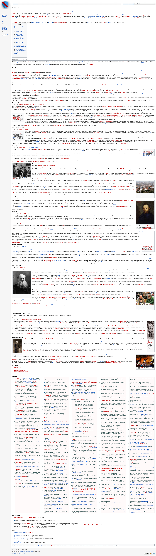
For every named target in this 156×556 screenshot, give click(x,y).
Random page (4, 17)
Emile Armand (45, 330)
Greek (28, 61)
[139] (66, 299)
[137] (74, 298)
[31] (82, 73)
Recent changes (4, 16)
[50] (35, 107)
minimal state (20, 206)
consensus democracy (70, 279)
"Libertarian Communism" (141, 426)
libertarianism (125, 61)
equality (28, 203)
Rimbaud (79, 423)
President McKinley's (79, 140)
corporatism (62, 260)
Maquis (17, 177)
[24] (105, 62)
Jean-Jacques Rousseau (58, 74)
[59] (76, 122)
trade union (78, 133)
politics (124, 251)
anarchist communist (97, 284)
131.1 (133, 439)
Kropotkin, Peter (19, 414)
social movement (21, 84)
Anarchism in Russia (23, 147)
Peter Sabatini (150, 380)
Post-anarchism (71, 301)
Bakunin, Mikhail (47, 487)
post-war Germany (87, 433)
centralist (124, 97)
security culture (40, 192)
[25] (142, 62)
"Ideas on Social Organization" (146, 425)
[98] (52, 229)
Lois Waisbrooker (89, 322)
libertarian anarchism (90, 64)
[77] (33, 183)
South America (48, 346)
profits (132, 279)
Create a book (4, 33)
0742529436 (83, 500)
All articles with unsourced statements (68, 545)
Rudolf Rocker (128, 115)
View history (131, 3)
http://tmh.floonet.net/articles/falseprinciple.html (139, 485)
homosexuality (53, 331)
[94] (103, 225)
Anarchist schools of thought (23, 198)
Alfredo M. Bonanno (103, 305)
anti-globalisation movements (64, 189)
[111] (135, 254)
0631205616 (35, 394)
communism (24, 16)
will (63, 225)
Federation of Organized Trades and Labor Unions (112, 106)
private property (135, 16)
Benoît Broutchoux (114, 115)
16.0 (16, 466)
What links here (4, 24)
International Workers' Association (57, 194)
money (33, 251)
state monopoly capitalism (48, 260)
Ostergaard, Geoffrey (22, 410)
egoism (13, 17)
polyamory (126, 330)
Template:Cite (76, 242)
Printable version (4, 35)
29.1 (47, 421)
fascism (118, 84)
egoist (97, 281)
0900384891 (25, 484)
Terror (81, 408)
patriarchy (69, 296)
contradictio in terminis (111, 263)
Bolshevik (14, 137)
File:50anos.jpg (18, 114)
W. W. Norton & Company (59, 463)
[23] (79, 62)
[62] (150, 132)
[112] (79, 255)
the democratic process (71, 358)
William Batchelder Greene (108, 411)
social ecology (104, 298)
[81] (40, 201)
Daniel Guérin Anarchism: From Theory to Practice (25, 460)
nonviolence (93, 361)
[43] (111, 93)
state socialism (109, 92)
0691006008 (61, 501)
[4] (106, 354)
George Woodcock (19, 469)
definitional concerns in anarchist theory (113, 362)
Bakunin (85, 524)
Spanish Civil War (105, 84)
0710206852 (61, 473)
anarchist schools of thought (55, 17)
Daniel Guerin (104, 17)
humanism (77, 356)
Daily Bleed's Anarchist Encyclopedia (21, 538)
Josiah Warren (37, 78)
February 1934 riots (109, 170)
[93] (124, 219)
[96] (28, 228)
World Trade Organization (110, 189)
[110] (31, 249)
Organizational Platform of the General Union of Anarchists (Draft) (117, 160)
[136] (37, 298)
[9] (123, 14)
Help (2, 20)
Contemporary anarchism (42, 178)
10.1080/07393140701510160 (79, 488)
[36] (117, 78)
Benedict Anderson (80, 399)
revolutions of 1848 (31, 89)
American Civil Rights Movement (18, 185)
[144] (44, 328)
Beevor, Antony (76, 385)
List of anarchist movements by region (21, 371)
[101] (24, 234)
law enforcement (95, 249)
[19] (47, 61)
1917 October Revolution (65, 143)
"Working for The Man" (26, 381)
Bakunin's (139, 153)
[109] (17, 240)
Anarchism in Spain (31, 104)
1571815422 (79, 479)
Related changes (4, 26)
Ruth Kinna (51, 432)
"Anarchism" (28, 382)
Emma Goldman (122, 115)
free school (48, 347)
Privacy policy (14, 553)
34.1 (47, 439)
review (109, 378)
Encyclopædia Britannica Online (109, 455)
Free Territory (91, 150)
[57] (91, 117)
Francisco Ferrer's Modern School (136, 494)
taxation (28, 251)
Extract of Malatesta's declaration (79, 379)
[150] (109, 347)
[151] (136, 347)
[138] (23, 299)
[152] (87, 348)
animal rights (117, 185)
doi (24, 419)
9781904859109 (143, 411)
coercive (88, 22)
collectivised (129, 173)
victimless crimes (135, 251)
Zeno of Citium (27, 72)
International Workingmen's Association (31, 90)
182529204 (142, 442)
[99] (118, 229)
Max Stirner (25, 338)
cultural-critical (128, 186)
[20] (48, 61)
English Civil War (147, 74)
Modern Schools (30, 346)
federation (129, 278)
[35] (21, 78)
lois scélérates (48, 137)
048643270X (94, 447)
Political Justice (47, 228)
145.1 (133, 482)
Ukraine (80, 150)
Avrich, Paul (104, 506)
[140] (52, 304)
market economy (126, 16)
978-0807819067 (83, 476)
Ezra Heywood (106, 322)
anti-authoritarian (120, 207)
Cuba (44, 346)
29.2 (48, 421)
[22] (17, 62)
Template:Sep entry (53, 439)
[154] (53, 362)
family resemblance (67, 13)
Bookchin (94, 524)
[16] (24, 299)
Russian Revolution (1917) (34, 147)
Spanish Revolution (40, 104)
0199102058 (24, 482)
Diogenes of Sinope (145, 70)
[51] (108, 109)
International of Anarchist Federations (42, 194)
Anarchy (17, 476)
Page (12, 3)
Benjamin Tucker (25, 78)
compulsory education (124, 261)
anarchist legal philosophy (144, 15)
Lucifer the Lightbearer (64, 322)
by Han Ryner (114, 434)
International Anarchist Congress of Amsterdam (39, 115)
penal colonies (100, 138)
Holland (35, 300)
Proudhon (83, 90)
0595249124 (60, 470)
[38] (121, 84)
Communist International (65, 158)
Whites (110, 150)
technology (38, 358)
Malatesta (90, 524)
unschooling (39, 347)
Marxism (59, 275)
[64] (123, 138)
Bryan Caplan (27, 533)
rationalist (94, 228)
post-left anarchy (148, 309)
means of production (97, 278)
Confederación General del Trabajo (61, 123)
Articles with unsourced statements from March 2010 (87, 545)
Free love (21, 319)
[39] (18, 90)
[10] (120, 16)
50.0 (45, 495)
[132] (75, 285)
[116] (116, 262)
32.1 (47, 428)
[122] (109, 270)
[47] (38, 98)
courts (100, 249)
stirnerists (138, 330)
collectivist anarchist (70, 94)
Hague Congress (45, 100)
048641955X (19, 417)
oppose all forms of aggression (37, 22)
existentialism (45, 242)
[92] (82, 219)
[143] (95, 325)
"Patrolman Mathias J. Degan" (50, 504)
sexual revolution (47, 333)
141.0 (131, 467)
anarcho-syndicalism (122, 20)
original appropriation (53, 257)
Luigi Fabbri (108, 115)
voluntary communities (61, 78)
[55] (85, 110)
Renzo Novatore (18, 459)
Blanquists (89, 90)
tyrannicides (44, 132)
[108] (102, 239)
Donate (3, 21)
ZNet (95, 494)
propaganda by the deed (90, 272)
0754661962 (33, 392)
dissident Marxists (123, 174)
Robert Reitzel (66, 328)
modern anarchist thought (51, 77)
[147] (101, 341)
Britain (39, 300)
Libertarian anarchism (55, 418)
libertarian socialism (115, 63)
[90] (69, 216)
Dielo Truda (19, 160)
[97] (75, 228)
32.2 (48, 428)
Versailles (88, 402)
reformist (112, 118)
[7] (97, 14)
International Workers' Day (116, 113)
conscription (131, 261)
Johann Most (37, 131)
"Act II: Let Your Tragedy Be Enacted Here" (52, 509)
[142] (94, 322)
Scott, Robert (28, 477)
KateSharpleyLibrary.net (18, 541)
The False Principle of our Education (53, 338)
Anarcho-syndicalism (23, 104)
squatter (36, 181)
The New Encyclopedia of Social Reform (86, 504)
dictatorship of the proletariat (76, 275)
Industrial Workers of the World (30, 125)
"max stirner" (111, 484)
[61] (104, 130)
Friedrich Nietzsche (60, 242)
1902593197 (79, 383)
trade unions (115, 283)
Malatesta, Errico (19, 378)
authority (92, 11)
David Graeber (15, 186)
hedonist (103, 333)
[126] (132, 278)
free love (78, 333)
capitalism (23, 263)
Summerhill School (101, 347)
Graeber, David (133, 432)
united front (125, 170)
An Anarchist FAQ (27, 452)
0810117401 (63, 481)
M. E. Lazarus (139, 322)
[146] (57, 339)
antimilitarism (80, 116)
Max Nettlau (27, 527)
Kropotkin (82, 524)
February (35, 149)
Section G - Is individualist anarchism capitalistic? (139, 393)
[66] (83, 150)
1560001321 (21, 424)
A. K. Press (94, 382)
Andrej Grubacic (83, 493)
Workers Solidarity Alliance (131, 123)
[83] (113, 204)
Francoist (14, 178)
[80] (84, 200)
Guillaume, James (133, 425)
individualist (29, 19)
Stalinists (56, 174)
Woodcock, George (48, 395)
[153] (96, 350)
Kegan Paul (107, 488)
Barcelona (108, 173)
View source (126, 3)
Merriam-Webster (23, 476)
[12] (36, 17)
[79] (71, 189)
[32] (122, 73)
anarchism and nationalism (49, 165)
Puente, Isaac (133, 426)
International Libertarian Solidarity (73, 194)
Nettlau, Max (18, 483)
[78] (44, 187)
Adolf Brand (142, 330)
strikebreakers (67, 109)
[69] (131, 159)
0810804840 (108, 492)
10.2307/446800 (29, 419)
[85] (90, 206)
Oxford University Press (19, 404)
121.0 (131, 404)
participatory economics (41, 16)
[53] (33, 110)
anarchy (70, 11)
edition (41, 10)
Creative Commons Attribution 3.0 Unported (26, 551)
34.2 (48, 439)
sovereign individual (69, 249)
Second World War (61, 300)
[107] (73, 239)
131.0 (131, 439)
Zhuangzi (47, 70)
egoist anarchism (44, 236)
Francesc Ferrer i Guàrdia (45, 341)
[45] (106, 96)
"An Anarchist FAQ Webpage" (19, 532)
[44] (142, 93)
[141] (39, 322)
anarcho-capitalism (100, 16)
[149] (113, 344)
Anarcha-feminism (35, 296)
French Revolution (52, 75)
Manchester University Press (59, 459)
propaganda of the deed (26, 361)
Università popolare (96, 346)
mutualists (98, 92)
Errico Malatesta (96, 115)
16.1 (18, 466)
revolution (103, 22)
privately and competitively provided (46, 251)
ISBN (30, 392)
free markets (117, 16)
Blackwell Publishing (111, 498)
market (104, 251)
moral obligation (62, 206)
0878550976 (55, 407)
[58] (118, 119)
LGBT (74, 240)
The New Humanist (138, 506)
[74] (133, 174)
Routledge (103, 488)
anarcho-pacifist (25, 333)
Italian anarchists (98, 168)
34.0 (45, 439)
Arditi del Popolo (123, 168)
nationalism (109, 354)
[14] (32, 18)
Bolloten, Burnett (76, 474)
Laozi (41, 70)
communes (30, 181)
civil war (103, 150)
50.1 (47, 495)
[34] (56, 76)
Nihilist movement (57, 361)
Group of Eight (121, 189)
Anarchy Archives (17, 539)
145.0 (131, 482)
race (124, 358)
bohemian (27, 325)
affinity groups (46, 192)
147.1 (133, 488)
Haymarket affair (82, 112)
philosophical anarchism (36, 205)
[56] (72, 113)
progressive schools (64, 341)
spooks (67, 237)
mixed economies (75, 260)
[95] (104, 225)
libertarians (135, 255)
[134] (96, 292)
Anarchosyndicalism (138, 495)
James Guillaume (59, 100)
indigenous (114, 186)
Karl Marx (52, 92)
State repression (28, 137)
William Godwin (22, 77)
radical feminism (54, 296)
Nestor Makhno (44, 160)
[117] (97, 268)
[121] (107, 270)
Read (122, 3)
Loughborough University (48, 434)
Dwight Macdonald (48, 386)
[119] (66, 270)
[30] (141, 70)
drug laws (118, 261)
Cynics (13, 72)
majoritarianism (47, 279)
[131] (74, 285)
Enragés (64, 75)
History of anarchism (22, 69)
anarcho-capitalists (18, 429)
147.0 (131, 488)
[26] (143, 62)
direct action (19, 119)
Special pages (4, 27)
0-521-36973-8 (60, 488)
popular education (63, 116)
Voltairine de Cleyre (56, 297)
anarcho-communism (112, 20)
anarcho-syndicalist (91, 133)
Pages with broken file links (55, 545)
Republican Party (35, 141)
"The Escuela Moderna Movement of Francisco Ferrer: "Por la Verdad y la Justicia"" (142, 490)
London (54, 346)
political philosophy (22, 11)
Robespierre (77, 408)
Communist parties (102, 156)
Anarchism (36, 10)
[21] (82, 61)
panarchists (21, 20)
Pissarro (84, 423)
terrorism (109, 22)
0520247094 (62, 467)
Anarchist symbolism (18, 367)
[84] (115, 204)
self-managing (76, 278)
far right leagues (89, 170)
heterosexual (57, 328)
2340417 (112, 453)
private (80, 78)
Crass (106, 180)
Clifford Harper (27, 523)
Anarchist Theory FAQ (18, 533)
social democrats (114, 90)
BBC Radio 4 (59, 428)
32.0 (45, 428)
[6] (96, 14)
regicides (38, 132)
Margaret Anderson (131, 325)
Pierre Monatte (103, 115)
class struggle (79, 349)
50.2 (48, 495)
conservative (120, 118)
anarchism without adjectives (122, 206)
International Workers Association (59, 125)
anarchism (18, 61)
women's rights (123, 321)
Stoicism (38, 72)
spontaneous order (97, 215)
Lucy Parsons (42, 297)
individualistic (121, 17)
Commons (3, 14)
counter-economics (100, 361)
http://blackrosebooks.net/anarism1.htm (80, 397)
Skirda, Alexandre (19, 462)
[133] (64, 292)
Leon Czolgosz (90, 140)
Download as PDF (5, 34)
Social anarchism (22, 267)
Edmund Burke (17, 78)
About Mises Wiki (19, 553)
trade (40, 257)
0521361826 (145, 414)
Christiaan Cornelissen (137, 115)
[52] (139, 109)
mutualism (148, 227)
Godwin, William (105, 450)
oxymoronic (116, 75)
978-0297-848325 (77, 387)
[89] (42, 216)
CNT (74, 123)
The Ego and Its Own (96, 236)
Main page (3, 11)
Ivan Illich (37, 350)
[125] (88, 276)
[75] (63, 180)
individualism (76, 17)
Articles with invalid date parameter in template (107, 545)
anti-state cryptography (110, 361)
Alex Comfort (30, 333)
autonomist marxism (16, 303)
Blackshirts (53, 170)
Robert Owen (107, 392)
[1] (72, 11)
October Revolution (124, 143)
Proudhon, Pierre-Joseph (106, 400)
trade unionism (117, 116)
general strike (33, 109)
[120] (67, 270)
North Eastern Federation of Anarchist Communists (40, 161)
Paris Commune (75, 138)
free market (77, 249)
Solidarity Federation (145, 123)
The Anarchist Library (18, 535)
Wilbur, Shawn (116, 394)
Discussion (16, 3)
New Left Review (85, 431)
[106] (103, 237)
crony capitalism (56, 260)
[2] (88, 17)
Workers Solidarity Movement (18, 161)
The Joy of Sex (68, 333)
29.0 (45, 421)
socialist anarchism (137, 63)
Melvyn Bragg (64, 430)
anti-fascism (40, 165)
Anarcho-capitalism (22, 246)
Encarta (51, 427)
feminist (113, 140)
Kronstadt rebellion (123, 149)
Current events (4, 15)
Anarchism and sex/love (27, 319)
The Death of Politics (110, 499)
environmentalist (98, 294)
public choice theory (76, 294)
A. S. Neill (86, 347)
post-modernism (129, 301)
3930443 (34, 379)
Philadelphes (93, 90)
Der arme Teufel (120, 328)
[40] (85, 90)
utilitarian (100, 228)
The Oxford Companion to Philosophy (30, 403)
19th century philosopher (146, 246)
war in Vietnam (40, 185)
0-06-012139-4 (137, 509)
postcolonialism (37, 303)
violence (142, 367)
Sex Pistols (113, 180)
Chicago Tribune (47, 507)
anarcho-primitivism (148, 308)
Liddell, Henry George (20, 477)
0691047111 (64, 502)
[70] (76, 169)
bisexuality (46, 331)
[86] (62, 207)
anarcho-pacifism (63, 22)
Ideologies (119, 545)
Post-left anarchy (15, 301)
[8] (122, 14)
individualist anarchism (80, 15)
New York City (71, 346)
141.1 (133, 467)
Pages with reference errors (23, 545)
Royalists (21, 75)
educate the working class (120, 341)
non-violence (56, 22)
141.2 (135, 467)
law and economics (66, 294)
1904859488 (79, 444)
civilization (33, 358)
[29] (42, 70)
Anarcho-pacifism (110, 298)
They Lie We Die (17, 542)
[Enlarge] (30, 177)
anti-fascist (113, 168)
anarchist (41, 225)
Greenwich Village (21, 325)
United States (46, 300)
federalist (126, 94)
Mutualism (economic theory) (24, 213)
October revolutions (43, 149)
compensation (116, 279)
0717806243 (62, 498)
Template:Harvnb (76, 481)
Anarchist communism (36, 278)
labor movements (63, 137)
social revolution (62, 118)
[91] (30, 219)
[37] (48, 79)
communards (93, 138)
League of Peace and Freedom (40, 94)
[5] (47, 14)
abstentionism (122, 92)
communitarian (72, 281)
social (73, 15)
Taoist (36, 70)
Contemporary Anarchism (141, 446)
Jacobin (88, 75)
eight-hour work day (21, 107)
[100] (120, 229)
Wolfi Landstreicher (94, 305)
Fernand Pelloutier (98, 133)
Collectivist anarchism (36, 270)
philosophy (31, 354)
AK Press (140, 408)
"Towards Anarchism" (27, 378)
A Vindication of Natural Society (53, 442)
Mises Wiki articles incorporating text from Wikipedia (39, 545)
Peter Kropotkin (71, 77)
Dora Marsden (65, 297)
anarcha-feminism (99, 183)
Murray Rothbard (92, 16)
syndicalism (34, 16)
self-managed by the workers (48, 284)
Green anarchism (127, 297)
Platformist (140, 160)
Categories (15, 545)
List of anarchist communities (19, 370)
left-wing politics (45, 301)
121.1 (133, 404)
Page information (4, 29)
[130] (72, 282)
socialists (34, 17)
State (61, 205)
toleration (14, 207)
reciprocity (29, 218)
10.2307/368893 (149, 492)
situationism (29, 303)
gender (127, 358)
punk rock (86, 180)
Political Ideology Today (82, 501)
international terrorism (91, 141)
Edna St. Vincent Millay (112, 325)
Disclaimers (24, 553)
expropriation (23, 261)
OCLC (31, 379)
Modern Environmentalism (144, 453)
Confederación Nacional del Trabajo (106, 121)
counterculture (141, 197)
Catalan (17, 355)
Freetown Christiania (86, 181)
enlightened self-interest (90, 356)
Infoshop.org (16, 536)
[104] (39, 237)
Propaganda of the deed (23, 129)
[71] (130, 169)
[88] (85, 214)
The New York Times (28, 437)
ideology (61, 301)
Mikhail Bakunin (60, 94)
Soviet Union (91, 174)
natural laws (98, 251)
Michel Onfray (113, 333)
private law (113, 251)
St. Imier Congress (129, 100)
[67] (72, 154)
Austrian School (52, 294)
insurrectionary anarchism (46, 305)
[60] (105, 123)
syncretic (81, 291)
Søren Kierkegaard (69, 242)
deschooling (25, 350)
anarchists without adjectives (30, 20)
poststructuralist (106, 301)
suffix (94, 61)
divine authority (82, 356)
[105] (56, 237)
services (49, 254)
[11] (16, 17)
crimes (13, 252)
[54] (61, 110)
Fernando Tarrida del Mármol (28, 207)
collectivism (29, 16)
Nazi (24, 177)
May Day (124, 113)
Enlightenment (46, 74)
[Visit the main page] (5, 5)
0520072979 (92, 442)
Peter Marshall (58, 434)
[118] (148, 268)
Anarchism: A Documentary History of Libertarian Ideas (24, 517)
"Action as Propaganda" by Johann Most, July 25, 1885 (83, 392)
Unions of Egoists (33, 239)
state (35, 11)
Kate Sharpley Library (34, 541)
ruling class (25, 98)
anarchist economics (133, 15)
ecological (122, 186)
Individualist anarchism (23, 223)
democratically (108, 278)
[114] (150, 258)
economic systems (113, 284)
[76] (116, 180)
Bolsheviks (29, 149)
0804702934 (94, 458)
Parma (68, 170)
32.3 (50, 428)
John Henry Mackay (82, 240)
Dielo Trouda (75, 460)
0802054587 (119, 401)
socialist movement (44, 138)
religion (115, 354)
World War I (51, 143)
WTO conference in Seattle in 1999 (104, 192)
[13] (37, 17)
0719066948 (145, 501)
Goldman (98, 524)
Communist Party (82, 435)
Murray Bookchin (73, 343)
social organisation (57, 278)
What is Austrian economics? (135, 449)
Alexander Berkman (146, 152)
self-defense (50, 22)
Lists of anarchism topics (18, 368)
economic (80, 251)
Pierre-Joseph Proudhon (142, 78)
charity (108, 254)
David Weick (132, 380)
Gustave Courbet (144, 226)
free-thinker (37, 341)
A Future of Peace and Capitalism (116, 509)
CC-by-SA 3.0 (55, 10)
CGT (41, 158)
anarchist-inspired (70, 173)
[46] (37, 98)
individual (57, 225)
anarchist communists (134, 273)
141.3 (138, 467)
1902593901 (134, 442)
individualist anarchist (147, 228)
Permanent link (4, 28)
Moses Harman (81, 322)
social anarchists (55, 263)
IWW (45, 158)
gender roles (121, 297)
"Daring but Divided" (83, 464)
